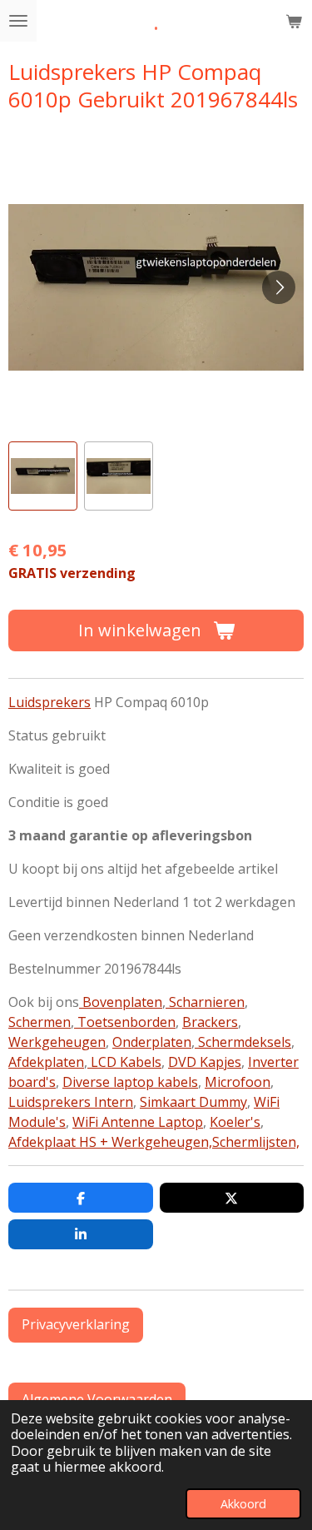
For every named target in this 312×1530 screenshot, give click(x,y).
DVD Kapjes (204, 1062)
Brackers (210, 1022)
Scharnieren (205, 1002)
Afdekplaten (46, 1062)
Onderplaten (151, 1042)
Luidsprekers (49, 702)
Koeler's (235, 1122)
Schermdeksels (243, 1042)
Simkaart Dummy (193, 1102)
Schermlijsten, (256, 1142)
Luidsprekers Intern (70, 1102)
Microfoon (237, 1082)
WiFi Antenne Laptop (137, 1122)
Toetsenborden (125, 1022)
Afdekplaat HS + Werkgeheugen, (110, 1142)
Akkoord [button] (243, 1504)
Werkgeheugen (57, 1042)
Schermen (39, 1022)
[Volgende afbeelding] (278, 287)
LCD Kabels (124, 1062)
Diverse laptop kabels (130, 1082)
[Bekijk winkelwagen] (293, 21)
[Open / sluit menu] (18, 21)
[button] (42, 476)
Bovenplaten (120, 1002)
